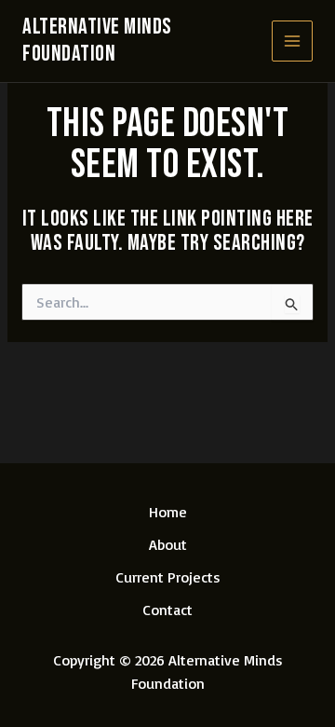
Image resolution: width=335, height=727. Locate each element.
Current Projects (168, 577)
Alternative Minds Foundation (97, 40)
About (168, 544)
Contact (167, 609)
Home (168, 511)
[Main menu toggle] (293, 41)
